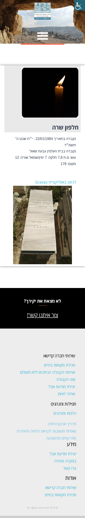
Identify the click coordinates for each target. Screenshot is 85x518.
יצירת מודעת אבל (61, 386)
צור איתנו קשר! (42, 315)
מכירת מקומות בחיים (59, 365)
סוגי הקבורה (65, 379)
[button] (43, 36)
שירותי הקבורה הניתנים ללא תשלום (47, 372)
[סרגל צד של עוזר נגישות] (80, 5)
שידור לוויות (66, 393)
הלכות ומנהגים (64, 413)
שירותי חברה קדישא (60, 487)
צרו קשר (69, 468)
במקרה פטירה (65, 460)
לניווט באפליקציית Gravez (55, 182)
